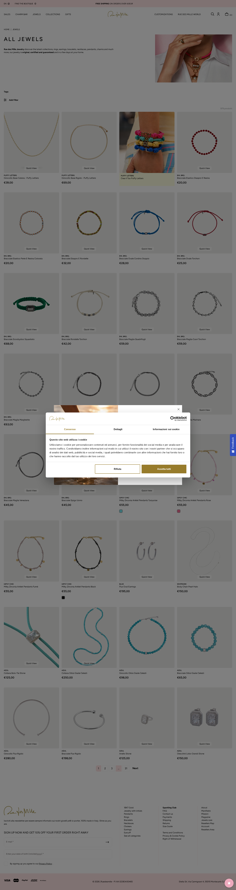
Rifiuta (117, 469)
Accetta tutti (164, 469)
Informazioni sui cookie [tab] (166, 429)
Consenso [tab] (70, 429)
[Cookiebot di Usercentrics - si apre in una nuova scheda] (173, 418)
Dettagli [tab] (118, 429)
